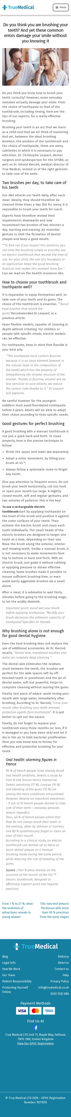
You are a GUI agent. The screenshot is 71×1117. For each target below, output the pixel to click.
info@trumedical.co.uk (53, 987)
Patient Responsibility (16, 981)
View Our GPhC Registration (35, 1043)
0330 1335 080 (60, 993)
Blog (5, 956)
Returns (63, 962)
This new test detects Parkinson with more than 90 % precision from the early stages (54, 910)
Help (66, 975)
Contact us (62, 969)
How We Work (11, 969)
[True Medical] (35, 946)
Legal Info (8, 962)
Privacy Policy (59, 981)
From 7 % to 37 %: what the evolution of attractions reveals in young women (17, 910)
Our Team (8, 975)
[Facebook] (35, 1029)
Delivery (63, 956)
